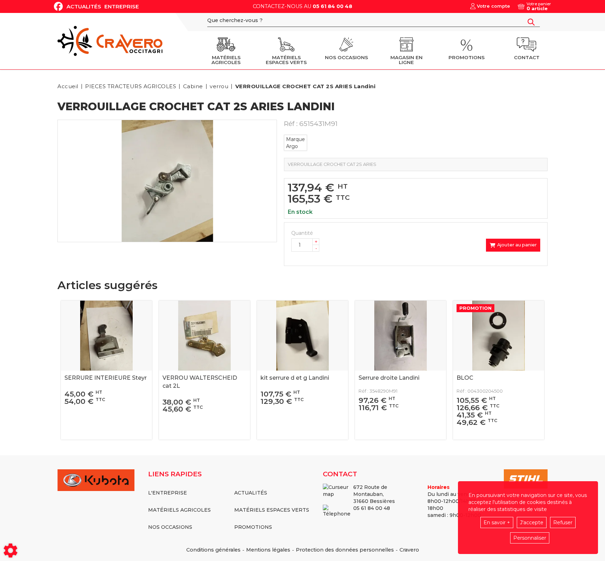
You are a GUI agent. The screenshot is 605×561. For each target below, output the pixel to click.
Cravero (409, 549)
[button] (304, 86)
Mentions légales (268, 549)
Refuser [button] (562, 522)
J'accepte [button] (531, 522)
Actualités (84, 6)
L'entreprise (167, 493)
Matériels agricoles (179, 510)
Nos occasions (170, 527)
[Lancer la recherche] (531, 22)
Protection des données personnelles (345, 549)
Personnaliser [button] (529, 538)
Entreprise (121, 6)
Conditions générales (213, 549)
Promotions (253, 527)
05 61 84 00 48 (332, 6)
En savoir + (497, 522)
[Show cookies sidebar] (11, 551)
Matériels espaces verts (271, 510)
